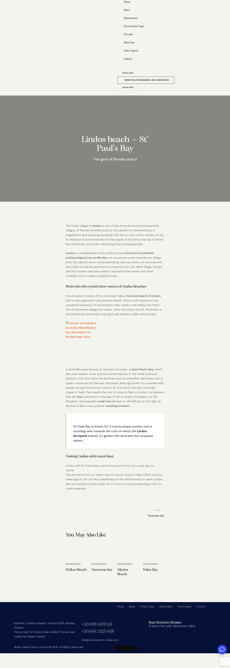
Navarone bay (102, 570)
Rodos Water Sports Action (31, 647)
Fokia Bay (150, 570)
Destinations (73, 564)
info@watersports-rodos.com (100, 640)
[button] (118, 93)
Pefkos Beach (76, 570)
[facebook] (118, 648)
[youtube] (134, 648)
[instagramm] (126, 648)
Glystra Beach (122, 572)
